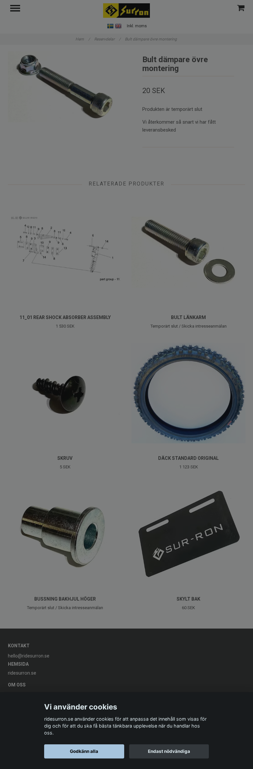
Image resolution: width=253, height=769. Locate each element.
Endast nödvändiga (169, 751)
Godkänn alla (84, 751)
